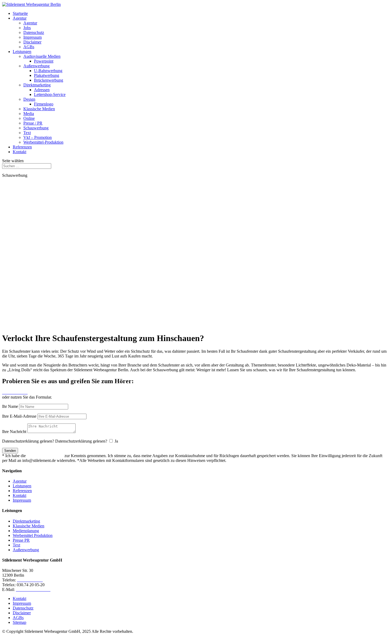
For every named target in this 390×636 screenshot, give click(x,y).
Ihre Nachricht (14, 431)
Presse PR (21, 540)
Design (29, 99)
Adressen (42, 89)
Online (29, 118)
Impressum (32, 37)
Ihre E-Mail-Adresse (19, 416)
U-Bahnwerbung (48, 70)
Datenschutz (33, 32)
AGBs (28, 47)
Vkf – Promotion (37, 137)
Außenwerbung (36, 66)
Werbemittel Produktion (33, 535)
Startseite (20, 13)
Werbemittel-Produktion (43, 142)
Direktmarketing (37, 85)
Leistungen (22, 51)
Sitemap (19, 622)
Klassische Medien (39, 109)
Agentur (20, 18)
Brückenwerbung (48, 80)
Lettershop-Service (50, 94)
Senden (10, 451)
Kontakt (19, 151)
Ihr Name (10, 406)
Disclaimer (32, 42)
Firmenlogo (43, 104)
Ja (116, 441)
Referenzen (22, 147)
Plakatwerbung (46, 75)
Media (28, 113)
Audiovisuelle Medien (41, 56)
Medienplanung (26, 530)
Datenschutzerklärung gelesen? (28, 441)
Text (27, 132)
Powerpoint (43, 61)
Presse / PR (32, 123)
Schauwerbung (36, 128)
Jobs (27, 27)
